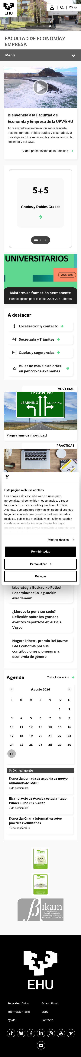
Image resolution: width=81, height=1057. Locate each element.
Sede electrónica (18, 1003)
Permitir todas (40, 551)
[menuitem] (73, 7)
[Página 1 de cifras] (36, 240)
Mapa (44, 1011)
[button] (60, 677)
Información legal (19, 1011)
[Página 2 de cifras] (41, 240)
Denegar (40, 576)
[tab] (31, 26)
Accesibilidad (49, 1003)
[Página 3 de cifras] (45, 240)
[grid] (40, 727)
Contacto (47, 1020)
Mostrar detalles (59, 539)
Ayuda (11, 1020)
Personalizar (38, 564)
